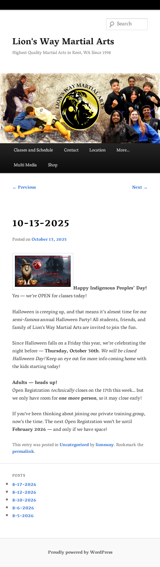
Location (97, 150)
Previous (24, 187)
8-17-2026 (24, 485)
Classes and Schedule (33, 150)
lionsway (105, 445)
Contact (71, 150)
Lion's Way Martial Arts (63, 42)
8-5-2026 (23, 516)
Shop (52, 165)
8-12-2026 (24, 492)
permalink (23, 452)
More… (122, 150)
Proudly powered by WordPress (80, 552)
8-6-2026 (23, 508)
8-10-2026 (24, 500)
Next (140, 187)
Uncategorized (74, 445)
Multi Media (25, 165)
